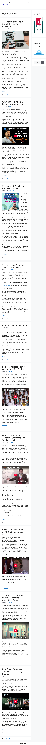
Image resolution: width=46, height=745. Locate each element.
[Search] (42, 62)
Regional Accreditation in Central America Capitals (13, 368)
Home (10, 2)
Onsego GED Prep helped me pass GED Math (14, 187)
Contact (28, 6)
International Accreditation (14, 325)
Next (8, 738)
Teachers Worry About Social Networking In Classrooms (12, 24)
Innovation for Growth (28, 2)
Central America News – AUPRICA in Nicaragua (13, 530)
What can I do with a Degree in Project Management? (15, 103)
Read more (4, 91)
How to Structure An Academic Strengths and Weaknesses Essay (13, 437)
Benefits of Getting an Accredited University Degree (12, 671)
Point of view (21, 6)
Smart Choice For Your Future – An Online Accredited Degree (12, 597)
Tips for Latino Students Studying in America (13, 266)
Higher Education (17, 2)
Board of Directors (12, 6)
